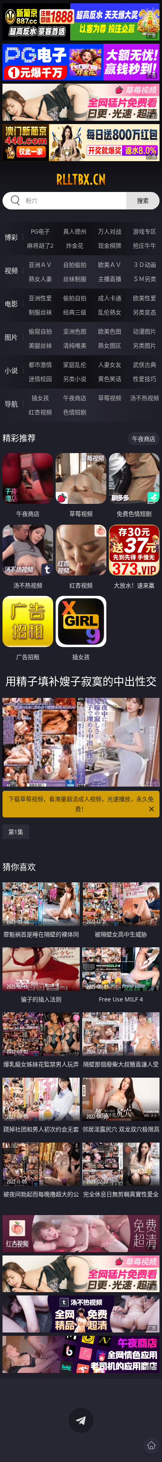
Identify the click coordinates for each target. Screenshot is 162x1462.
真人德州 (74, 231)
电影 (11, 304)
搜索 (143, 200)
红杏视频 (40, 412)
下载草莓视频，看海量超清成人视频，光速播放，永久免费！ (81, 804)
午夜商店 (74, 398)
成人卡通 (109, 298)
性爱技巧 (144, 379)
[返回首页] (151, 1445)
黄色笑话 (109, 379)
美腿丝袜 (40, 345)
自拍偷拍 (74, 265)
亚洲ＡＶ (40, 265)
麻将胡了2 (40, 245)
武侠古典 (144, 365)
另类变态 (144, 312)
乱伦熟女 (109, 312)
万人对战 (109, 231)
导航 (11, 403)
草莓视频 (109, 398)
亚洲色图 (74, 331)
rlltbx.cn (81, 179)
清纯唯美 (74, 345)
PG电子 (40, 231)
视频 (11, 270)
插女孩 (40, 398)
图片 (11, 337)
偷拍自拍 (74, 298)
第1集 (15, 832)
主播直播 (109, 279)
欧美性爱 (144, 298)
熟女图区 (109, 345)
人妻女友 (109, 365)
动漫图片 (144, 331)
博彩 (11, 237)
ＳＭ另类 (144, 279)
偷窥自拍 (40, 331)
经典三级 (74, 312)
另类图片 (144, 345)
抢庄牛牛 (144, 245)
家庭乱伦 (74, 365)
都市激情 (40, 365)
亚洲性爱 (40, 298)
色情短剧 (74, 412)
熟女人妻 (40, 279)
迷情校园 (40, 379)
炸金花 (74, 245)
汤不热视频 (144, 398)
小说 (11, 370)
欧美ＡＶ (109, 265)
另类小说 (74, 379)
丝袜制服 (74, 279)
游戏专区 (144, 231)
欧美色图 (109, 331)
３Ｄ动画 (144, 265)
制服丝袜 (40, 312)
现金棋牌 (109, 245)
